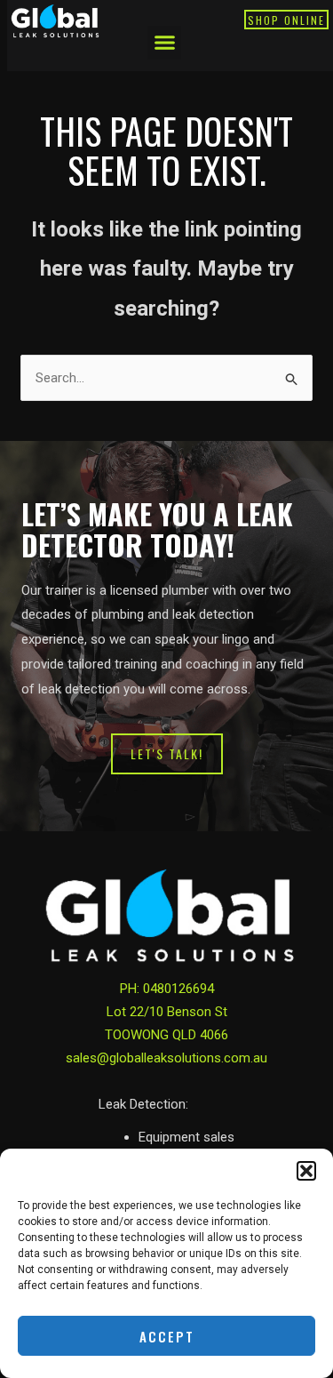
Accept (166, 1336)
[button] (306, 1171)
